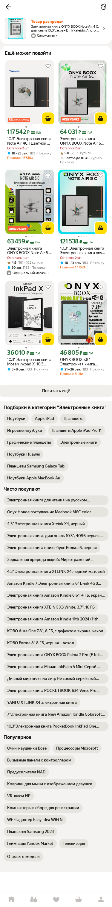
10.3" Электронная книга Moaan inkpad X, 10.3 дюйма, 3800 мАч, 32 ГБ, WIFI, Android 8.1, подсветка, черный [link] (29, 361)
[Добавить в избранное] (48, 66)
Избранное (56, 899)
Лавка (33, 899)
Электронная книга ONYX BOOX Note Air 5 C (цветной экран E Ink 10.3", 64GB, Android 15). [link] (29, 250)
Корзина (78, 899)
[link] (16, 418)
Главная (11, 899)
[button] (8, 6)
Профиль (101, 899)
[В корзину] (48, 118)
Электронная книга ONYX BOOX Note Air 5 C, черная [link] (80, 141)
